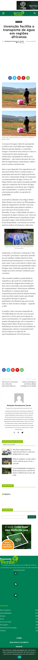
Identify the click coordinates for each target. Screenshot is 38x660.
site (21, 314)
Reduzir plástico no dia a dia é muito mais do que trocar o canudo (24, 461)
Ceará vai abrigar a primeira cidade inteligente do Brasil (28, 384)
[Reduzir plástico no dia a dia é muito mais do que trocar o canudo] (7, 461)
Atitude (19, 21)
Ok (19, 657)
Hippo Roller (5, 137)
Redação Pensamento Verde (14, 41)
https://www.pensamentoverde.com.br (19, 408)
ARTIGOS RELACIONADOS (12, 442)
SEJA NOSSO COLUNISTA (19, 642)
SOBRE (19, 638)
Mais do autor (9, 444)
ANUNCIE (19, 647)
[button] (35, 13)
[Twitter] (23, 433)
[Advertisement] (19, 60)
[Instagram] (19, 433)
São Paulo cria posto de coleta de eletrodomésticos (10, 384)
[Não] (36, 654)
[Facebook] (15, 433)
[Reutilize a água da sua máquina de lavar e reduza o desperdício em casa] (7, 452)
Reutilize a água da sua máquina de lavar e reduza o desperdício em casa (24, 452)
